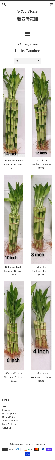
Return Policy (8, 417)
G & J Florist (27, 11)
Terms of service (10, 420)
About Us (6, 427)
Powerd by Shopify (38, 444)
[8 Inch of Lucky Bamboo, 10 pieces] (41, 219)
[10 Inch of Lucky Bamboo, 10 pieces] (13, 219)
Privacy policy (9, 413)
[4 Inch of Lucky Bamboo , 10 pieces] (41, 325)
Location (6, 410)
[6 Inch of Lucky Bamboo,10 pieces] (14, 325)
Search (5, 406)
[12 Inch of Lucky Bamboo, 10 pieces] (41, 112)
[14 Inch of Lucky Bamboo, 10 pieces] (14, 112)
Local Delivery (9, 424)
